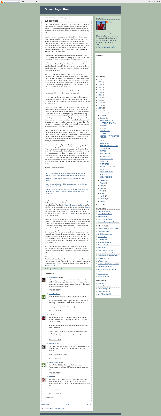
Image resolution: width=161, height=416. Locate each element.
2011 (100, 97)
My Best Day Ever (104, 258)
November (103, 115)
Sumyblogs (71, 213)
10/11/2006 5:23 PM (55, 340)
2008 (100, 105)
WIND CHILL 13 (105, 153)
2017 (100, 87)
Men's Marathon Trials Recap (107, 253)
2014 (100, 90)
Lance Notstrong (54, 294)
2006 (100, 110)
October (103, 118)
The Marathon (102, 237)
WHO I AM (103, 128)
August (102, 183)
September (103, 180)
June (102, 188)
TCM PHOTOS (104, 164)
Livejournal (73, 205)
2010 (100, 100)
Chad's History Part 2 (104, 289)
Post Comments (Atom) (57, 408)
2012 (100, 95)
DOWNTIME (104, 125)
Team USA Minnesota (105, 219)
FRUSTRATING (105, 131)
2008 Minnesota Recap (105, 234)
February (103, 199)
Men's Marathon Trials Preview (107, 256)
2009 (100, 103)
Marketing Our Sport (104, 242)
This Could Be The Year (105, 250)
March (102, 196)
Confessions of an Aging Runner (108, 229)
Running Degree (103, 274)
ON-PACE (103, 151)
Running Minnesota (104, 211)
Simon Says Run (50, 265)
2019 (100, 84)
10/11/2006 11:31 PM (55, 394)
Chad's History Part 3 (104, 291)
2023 (100, 79)
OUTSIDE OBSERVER (107, 169)
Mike (47, 173)
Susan (48, 189)
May (101, 191)
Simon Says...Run (57, 9)
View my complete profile (106, 47)
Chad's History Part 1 (104, 286)
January (103, 201)
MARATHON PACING (106, 172)
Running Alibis (102, 247)
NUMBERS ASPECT (106, 120)
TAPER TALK (104, 161)
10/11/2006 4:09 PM (55, 311)
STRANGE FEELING (106, 159)
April (101, 193)
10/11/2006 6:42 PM (55, 358)
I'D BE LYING (104, 174)
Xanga (82, 205)
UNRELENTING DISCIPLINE (109, 146)
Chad (50, 314)
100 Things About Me (104, 294)
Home (67, 404)
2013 (100, 92)
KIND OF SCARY (105, 148)
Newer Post (45, 404)
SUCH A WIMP (104, 143)
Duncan (48, 179)
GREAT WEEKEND (106, 177)
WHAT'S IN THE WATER (108, 123)
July (101, 185)
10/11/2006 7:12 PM (55, 373)
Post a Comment (49, 397)
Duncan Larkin (53, 277)
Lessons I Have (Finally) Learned (108, 264)
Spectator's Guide (103, 231)
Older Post (88, 404)
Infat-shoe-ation (103, 261)
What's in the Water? (104, 276)
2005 (100, 204)
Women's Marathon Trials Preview (108, 245)
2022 (100, 82)
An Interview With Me (104, 266)
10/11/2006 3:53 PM (55, 290)
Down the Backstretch (105, 214)
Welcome (101, 283)
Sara (47, 184)
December (103, 113)
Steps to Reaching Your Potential (108, 222)
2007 (100, 108)
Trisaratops (52, 343)
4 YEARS (103, 133)
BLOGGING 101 (105, 156)
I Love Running (102, 239)
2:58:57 (102, 140)
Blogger (67, 205)
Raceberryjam (102, 216)
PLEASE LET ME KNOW (108, 166)
